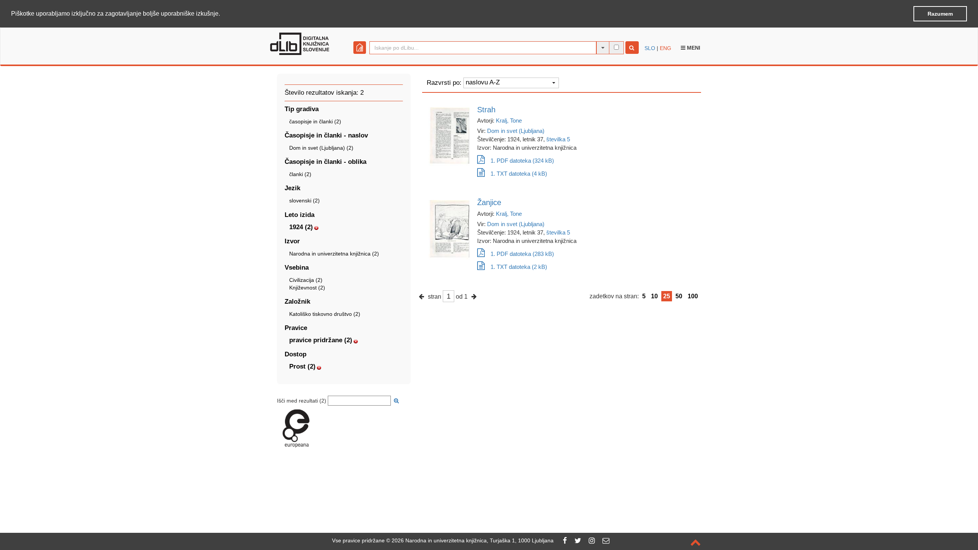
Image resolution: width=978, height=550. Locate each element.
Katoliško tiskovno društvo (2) (324, 314)
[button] (223, 14)
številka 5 (558, 139)
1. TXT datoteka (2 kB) (519, 267)
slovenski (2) (304, 200)
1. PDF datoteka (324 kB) (522, 160)
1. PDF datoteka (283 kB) (522, 254)
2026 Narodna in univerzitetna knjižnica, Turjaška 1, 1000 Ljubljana (473, 540)
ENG (665, 48)
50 (678, 296)
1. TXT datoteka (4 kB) (519, 173)
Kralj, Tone (509, 120)
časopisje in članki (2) (315, 121)
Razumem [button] (940, 14)
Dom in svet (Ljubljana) (515, 131)
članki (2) (300, 174)
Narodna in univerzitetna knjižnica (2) (334, 254)
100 (693, 296)
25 (666, 296)
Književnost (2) (307, 288)
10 (654, 296)
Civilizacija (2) (305, 280)
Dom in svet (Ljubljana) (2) (321, 148)
